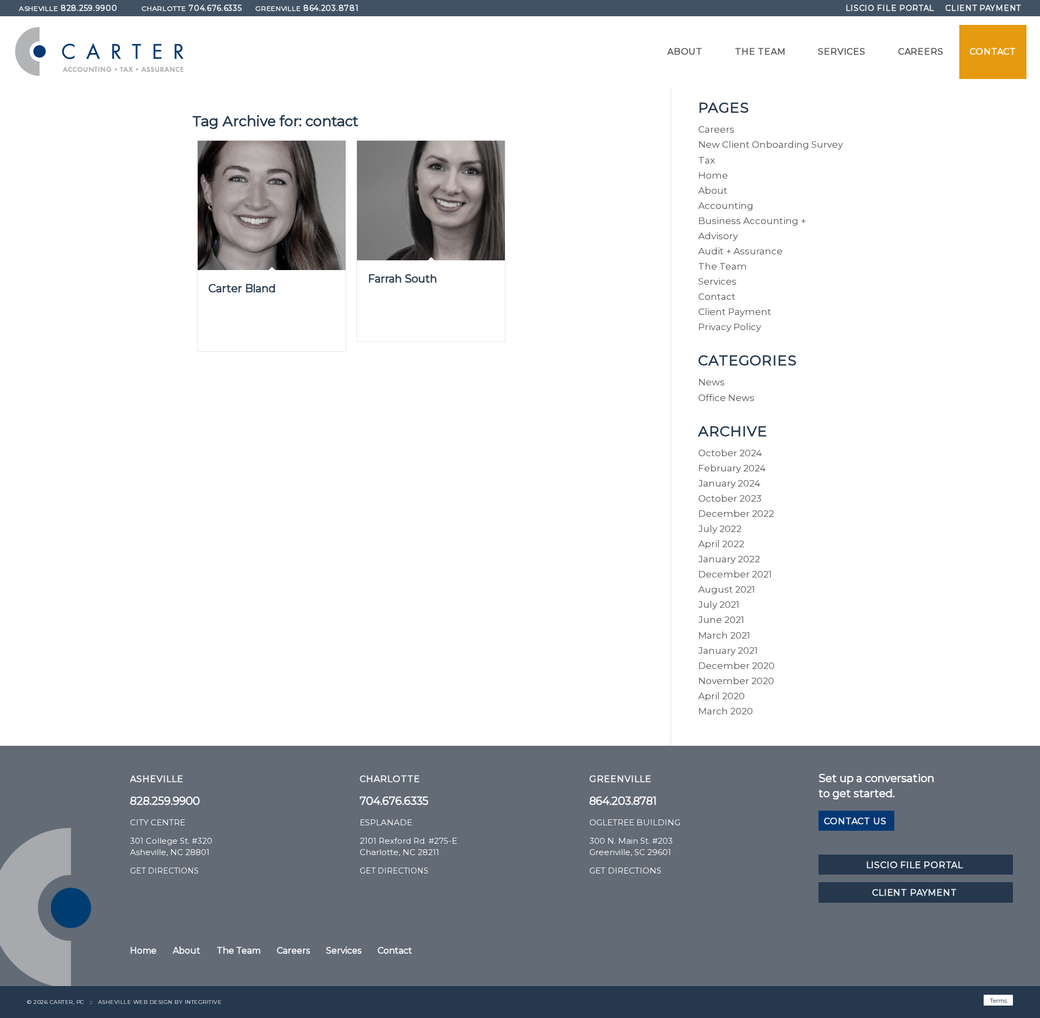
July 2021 (718, 604)
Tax (706, 160)
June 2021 (721, 619)
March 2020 (725, 711)
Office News (726, 397)
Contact (717, 296)
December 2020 (736, 665)
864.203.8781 (307, 8)
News (711, 382)
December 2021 (735, 574)
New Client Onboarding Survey (770, 144)
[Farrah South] (431, 200)
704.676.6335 (191, 8)
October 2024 (730, 453)
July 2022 (720, 528)
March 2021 (724, 635)
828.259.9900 (68, 8)
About (712, 190)
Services (717, 281)
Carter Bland (242, 288)
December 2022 (736, 513)
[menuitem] (890, 8)
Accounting (725, 205)
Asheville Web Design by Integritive (160, 1002)
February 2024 (732, 468)
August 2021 (726, 589)
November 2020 (736, 680)
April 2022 (721, 543)
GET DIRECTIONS (164, 871)
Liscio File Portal (890, 8)
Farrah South (402, 278)
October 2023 (730, 498)
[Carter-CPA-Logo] (100, 52)
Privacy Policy (729, 326)
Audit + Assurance (740, 251)
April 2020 (721, 696)
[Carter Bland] (272, 205)
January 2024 (729, 483)
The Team (722, 266)
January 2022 (729, 559)
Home (713, 175)
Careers (716, 129)
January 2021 (728, 650)
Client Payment (983, 8)
